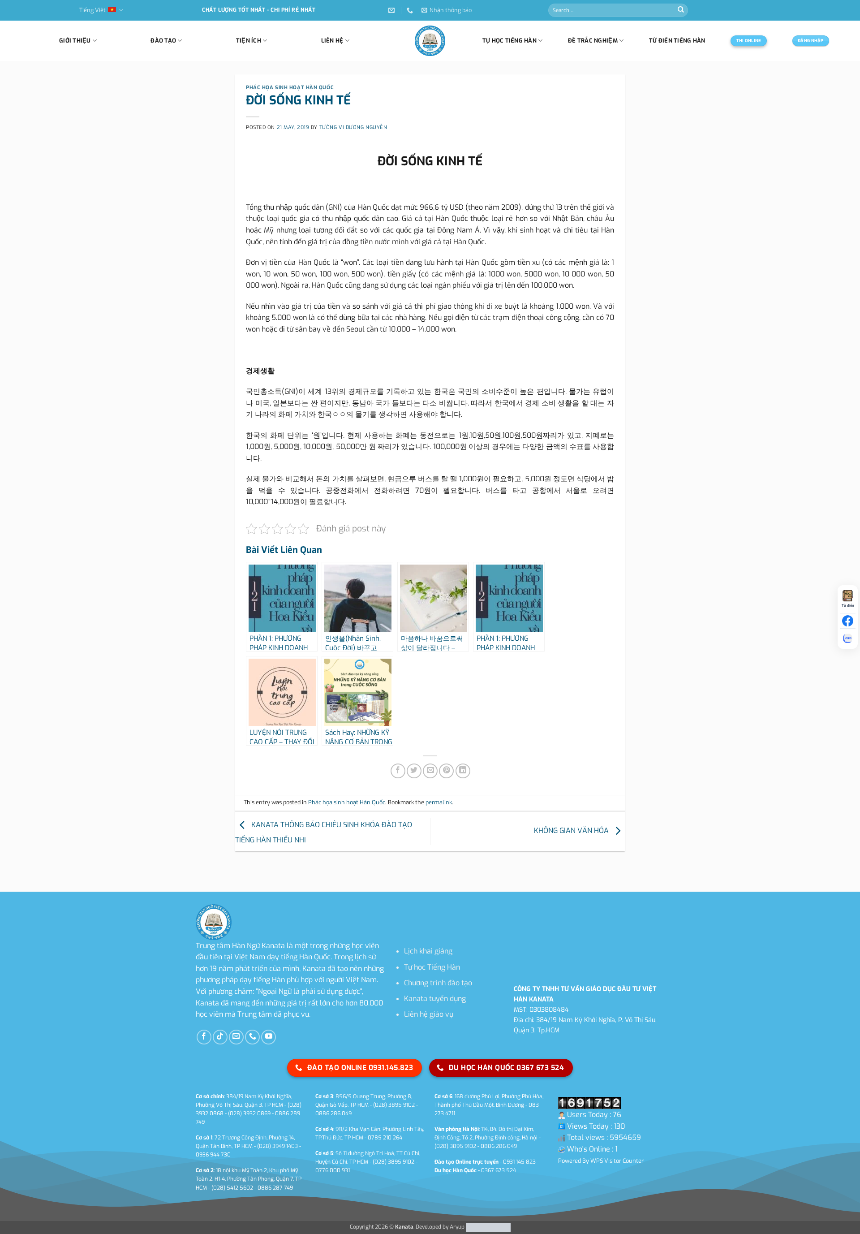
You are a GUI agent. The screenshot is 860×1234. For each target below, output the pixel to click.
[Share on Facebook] (398, 771)
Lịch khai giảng (428, 951)
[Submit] (681, 10)
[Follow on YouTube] (268, 1037)
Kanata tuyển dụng (435, 998)
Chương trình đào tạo (438, 983)
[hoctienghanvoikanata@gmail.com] (392, 10)
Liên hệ (332, 40)
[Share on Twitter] (414, 771)
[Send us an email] (236, 1037)
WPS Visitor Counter (617, 1161)
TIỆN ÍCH (248, 40)
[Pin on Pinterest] (446, 771)
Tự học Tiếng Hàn (432, 967)
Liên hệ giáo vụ (428, 1014)
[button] (446, 10)
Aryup (457, 1226)
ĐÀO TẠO (163, 40)
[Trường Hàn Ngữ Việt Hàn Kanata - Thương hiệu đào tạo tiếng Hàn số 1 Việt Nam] (430, 41)
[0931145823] (411, 10)
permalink (439, 802)
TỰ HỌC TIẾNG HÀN (509, 40)
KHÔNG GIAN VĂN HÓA (572, 831)
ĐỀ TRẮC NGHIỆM (593, 40)
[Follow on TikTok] (220, 1037)
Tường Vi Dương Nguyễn (353, 127)
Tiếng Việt (92, 10)
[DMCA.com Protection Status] (487, 1226)
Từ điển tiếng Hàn (677, 40)
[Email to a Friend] (430, 771)
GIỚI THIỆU (75, 40)
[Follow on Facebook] (204, 1037)
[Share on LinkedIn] (463, 771)
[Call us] (252, 1037)
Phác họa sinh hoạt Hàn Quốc (290, 87)
